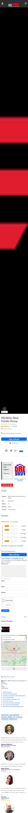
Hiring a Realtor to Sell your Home (11, 699)
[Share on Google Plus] (15, 451)
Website (3, 592)
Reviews (4, 515)
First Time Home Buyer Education (11, 703)
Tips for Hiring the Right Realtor (11, 704)
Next (25, 617)
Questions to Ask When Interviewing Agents (14, 695)
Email (3, 586)
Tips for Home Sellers (8, 697)
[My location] (14, 668)
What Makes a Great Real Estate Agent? (13, 706)
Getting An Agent (7, 692)
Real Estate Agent (5, 746)
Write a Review (14, 439)
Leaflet (9, 665)
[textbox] (8, 476)
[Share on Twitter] (11, 451)
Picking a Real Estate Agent (10, 694)
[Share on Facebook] (6, 451)
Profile (3, 490)
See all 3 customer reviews (12, 545)
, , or (20, 479)
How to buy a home (8, 701)
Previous (3, 617)
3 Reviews (14, 426)
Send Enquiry (15, 443)
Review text (4, 564)
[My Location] (13, 639)
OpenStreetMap (19, 665)
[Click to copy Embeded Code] (21, 451)
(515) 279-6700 (11, 677)
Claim (5, 412)
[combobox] (8, 476)
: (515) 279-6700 (7, 429)
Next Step (6, 485)
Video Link (3, 770)
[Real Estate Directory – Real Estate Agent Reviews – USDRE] (14, 4)
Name (3, 581)
